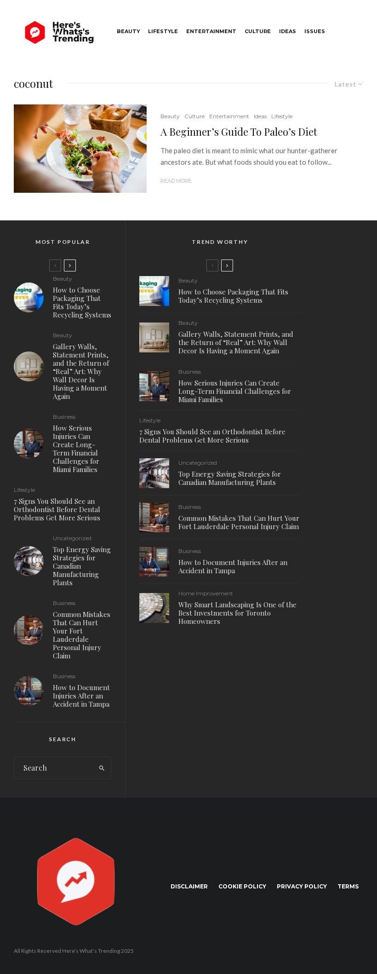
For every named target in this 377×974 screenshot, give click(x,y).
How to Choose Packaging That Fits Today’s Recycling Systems (82, 302)
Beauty (128, 32)
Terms (348, 886)
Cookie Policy (242, 886)
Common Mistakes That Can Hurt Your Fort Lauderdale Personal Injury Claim (81, 635)
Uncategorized (72, 538)
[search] (102, 768)
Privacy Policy (302, 886)
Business (64, 417)
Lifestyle (163, 32)
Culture (258, 32)
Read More (175, 181)
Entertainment (211, 32)
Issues (314, 32)
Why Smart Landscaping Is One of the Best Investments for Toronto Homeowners (237, 612)
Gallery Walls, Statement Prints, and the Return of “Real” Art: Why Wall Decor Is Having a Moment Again (81, 371)
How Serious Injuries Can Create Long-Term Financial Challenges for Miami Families (76, 448)
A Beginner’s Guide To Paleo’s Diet (238, 132)
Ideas (287, 32)
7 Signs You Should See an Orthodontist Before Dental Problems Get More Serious (57, 509)
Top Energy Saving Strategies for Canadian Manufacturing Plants (82, 566)
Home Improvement (205, 593)
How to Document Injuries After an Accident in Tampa (81, 695)
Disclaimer (189, 886)
